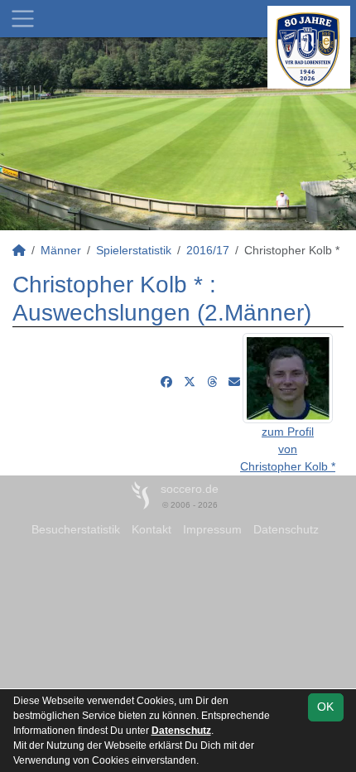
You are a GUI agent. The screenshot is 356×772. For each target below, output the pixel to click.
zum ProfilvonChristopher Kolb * (287, 449)
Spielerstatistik (133, 250)
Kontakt (151, 529)
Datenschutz (286, 529)
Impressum (212, 529)
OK (325, 706)
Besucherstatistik (75, 529)
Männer (61, 250)
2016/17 (207, 250)
